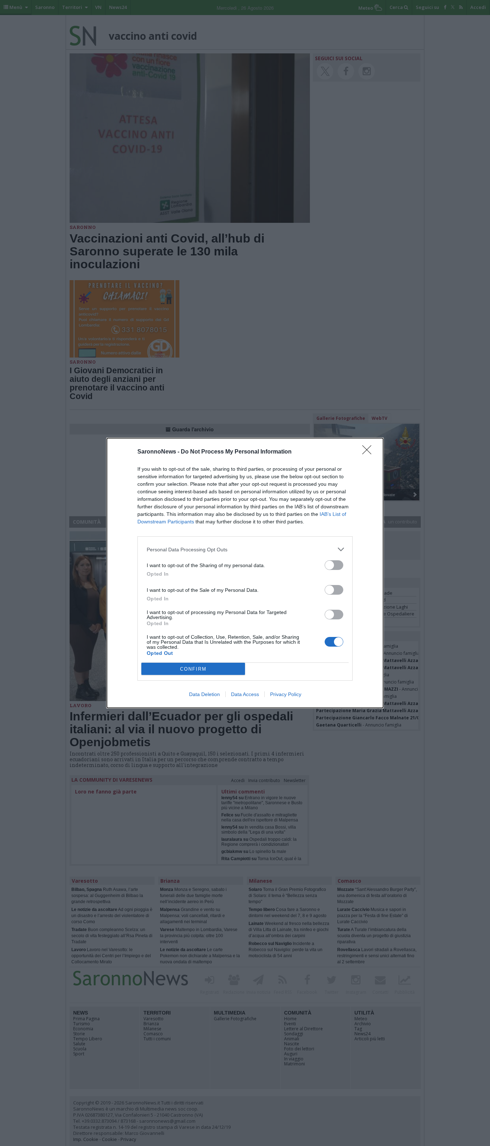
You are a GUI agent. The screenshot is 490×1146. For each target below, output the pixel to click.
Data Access (245, 694)
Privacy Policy (285, 694)
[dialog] (245, 573)
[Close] (369, 452)
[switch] (334, 565)
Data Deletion (204, 694)
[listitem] (245, 549)
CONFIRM (193, 669)
